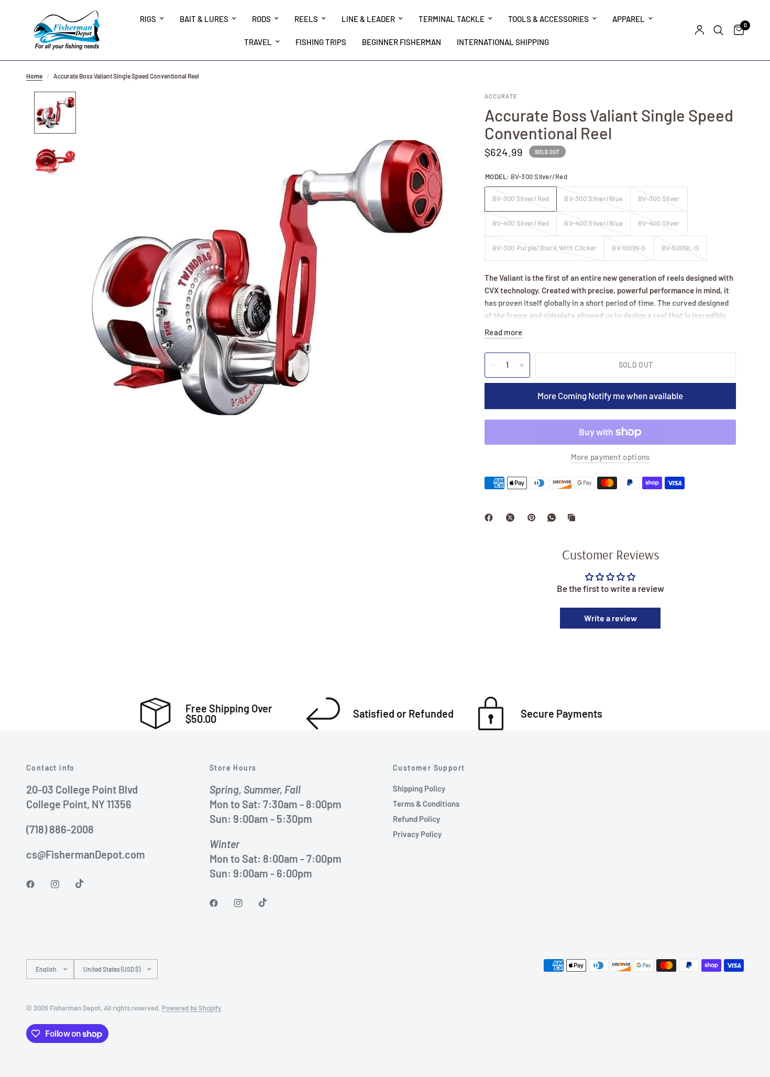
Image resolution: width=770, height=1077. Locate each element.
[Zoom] (431, 114)
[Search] (718, 30)
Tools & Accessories (548, 19)
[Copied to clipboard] (573, 517)
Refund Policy (416, 818)
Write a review (610, 618)
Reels (306, 19)
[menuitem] (152, 18)
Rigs (148, 19)
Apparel (628, 19)
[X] (512, 517)
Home (34, 76)
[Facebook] (491, 517)
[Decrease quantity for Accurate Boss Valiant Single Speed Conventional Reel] (493, 365)
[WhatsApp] (553, 517)
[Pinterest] (533, 517)
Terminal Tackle (452, 19)
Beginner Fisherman (401, 42)
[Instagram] (62, 884)
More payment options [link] (610, 457)
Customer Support (429, 768)
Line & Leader (368, 19)
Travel (258, 42)
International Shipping (503, 42)
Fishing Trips (320, 42)
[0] (736, 30)
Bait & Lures (204, 19)
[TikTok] (86, 883)
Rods (261, 19)
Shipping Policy (419, 788)
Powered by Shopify (191, 1008)
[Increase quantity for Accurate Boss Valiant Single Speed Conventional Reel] (522, 365)
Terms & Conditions (426, 803)
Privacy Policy (417, 834)
